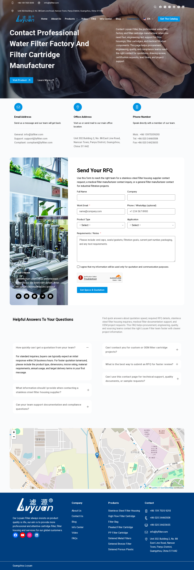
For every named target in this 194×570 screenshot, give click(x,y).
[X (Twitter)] (165, 7)
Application (132, 219)
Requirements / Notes (88, 233)
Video (84, 18)
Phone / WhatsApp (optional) (141, 205)
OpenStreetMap (166, 487)
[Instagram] (169, 7)
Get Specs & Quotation (92, 290)
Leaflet (154, 487)
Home (44, 18)
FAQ (93, 18)
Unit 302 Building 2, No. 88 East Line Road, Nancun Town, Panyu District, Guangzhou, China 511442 (60, 11)
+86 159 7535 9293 (26, 3)
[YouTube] (178, 7)
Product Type (83, 219)
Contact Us (133, 18)
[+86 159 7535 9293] (12, 3)
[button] (52, 347)
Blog (118, 18)
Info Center (106, 18)
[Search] (155, 7)
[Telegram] (42, 296)
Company (132, 191)
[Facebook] (160, 7)
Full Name (82, 191)
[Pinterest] (174, 7)
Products (70, 18)
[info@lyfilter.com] (39, 3)
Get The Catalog (169, 18)
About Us (56, 18)
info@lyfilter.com (51, 3)
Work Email (82, 205)
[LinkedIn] (183, 7)
